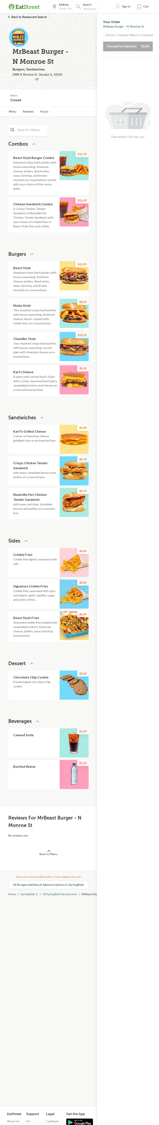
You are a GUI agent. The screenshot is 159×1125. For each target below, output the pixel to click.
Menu (12, 111)
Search (87, 4)
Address (64, 4)
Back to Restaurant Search (29, 17)
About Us (13, 1121)
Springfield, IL (29, 894)
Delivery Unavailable (116, 35)
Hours (44, 111)
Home (12, 894)
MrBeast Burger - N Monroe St (123, 26)
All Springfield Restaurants (60, 894)
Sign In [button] (126, 6)
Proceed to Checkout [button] (128, 46)
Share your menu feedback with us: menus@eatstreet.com (48, 876)
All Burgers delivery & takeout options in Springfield (48, 884)
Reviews (28, 111)
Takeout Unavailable (141, 35)
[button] (144, 6)
